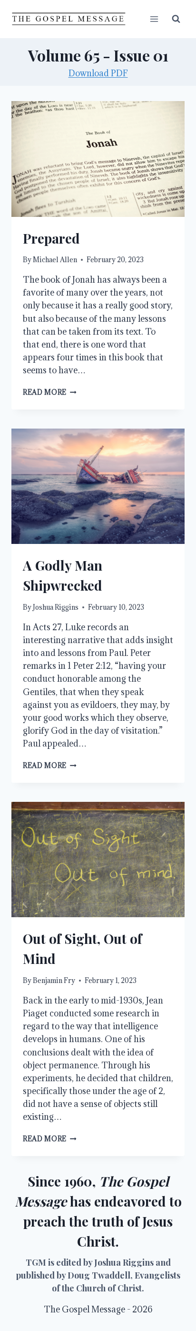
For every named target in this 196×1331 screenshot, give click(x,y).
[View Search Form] (176, 19)
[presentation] (98, 159)
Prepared (51, 238)
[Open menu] (154, 18)
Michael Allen (55, 259)
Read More (50, 392)
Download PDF (98, 73)
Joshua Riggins (55, 607)
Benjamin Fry (54, 980)
